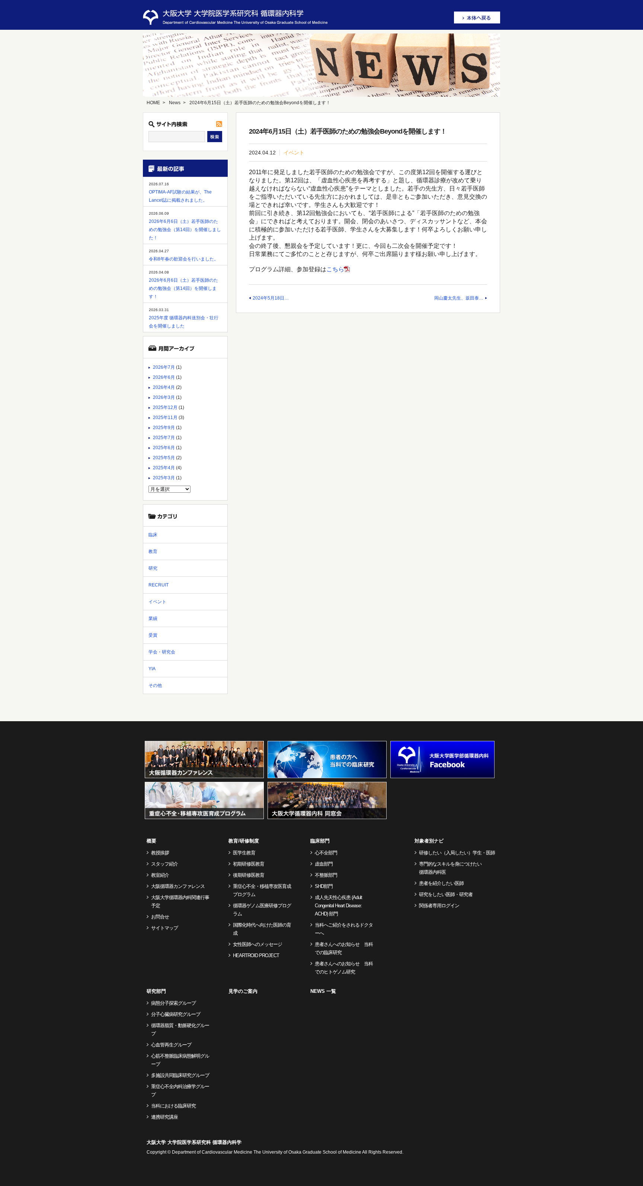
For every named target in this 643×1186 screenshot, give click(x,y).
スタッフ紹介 (164, 864)
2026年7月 (164, 367)
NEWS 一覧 (323, 991)
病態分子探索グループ (173, 1003)
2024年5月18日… (271, 298)
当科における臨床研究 (173, 1106)
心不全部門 (326, 853)
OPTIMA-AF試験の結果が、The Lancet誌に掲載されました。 (180, 196)
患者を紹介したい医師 (441, 883)
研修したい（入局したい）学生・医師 (457, 853)
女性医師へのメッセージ (257, 944)
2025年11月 (165, 417)
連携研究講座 (164, 1117)
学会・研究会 (161, 652)
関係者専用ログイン (439, 905)
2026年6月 (164, 377)
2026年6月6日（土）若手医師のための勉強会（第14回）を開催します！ (183, 288)
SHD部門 (324, 886)
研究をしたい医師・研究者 (446, 894)
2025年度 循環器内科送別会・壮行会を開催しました (183, 322)
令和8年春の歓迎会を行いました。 (183, 259)
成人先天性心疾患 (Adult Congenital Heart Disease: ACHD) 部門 (338, 906)
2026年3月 (164, 397)
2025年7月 (164, 437)
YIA (152, 668)
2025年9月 (164, 427)
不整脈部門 (326, 875)
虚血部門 (324, 864)
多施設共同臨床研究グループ (180, 1075)
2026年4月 (164, 387)
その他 (155, 685)
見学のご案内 (242, 991)
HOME (153, 102)
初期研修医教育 (248, 864)
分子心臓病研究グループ (175, 1014)
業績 (152, 618)
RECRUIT (158, 585)
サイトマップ (164, 928)
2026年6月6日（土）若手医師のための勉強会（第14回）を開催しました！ (185, 229)
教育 (152, 551)
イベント (294, 153)
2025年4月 (164, 467)
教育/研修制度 (243, 841)
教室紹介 (160, 875)
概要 (151, 841)
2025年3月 (164, 477)
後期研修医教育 (248, 875)
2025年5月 (164, 457)
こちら (335, 269)
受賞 (152, 635)
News (174, 102)
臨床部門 (320, 841)
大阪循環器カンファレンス (178, 886)
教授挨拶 (160, 853)
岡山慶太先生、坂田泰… (458, 298)
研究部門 (156, 991)
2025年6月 (164, 447)
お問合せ (160, 917)
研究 (152, 568)
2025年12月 (165, 407)
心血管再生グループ (171, 1045)
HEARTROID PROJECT (256, 955)
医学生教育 (244, 853)
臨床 (152, 534)
